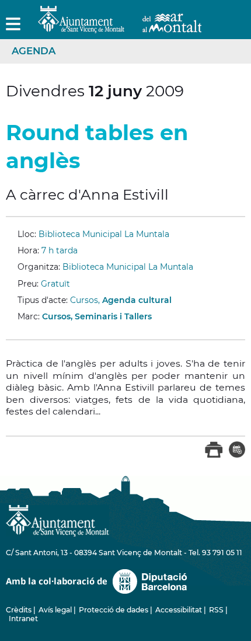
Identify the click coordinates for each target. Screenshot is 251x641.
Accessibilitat (178, 609)
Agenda (33, 51)
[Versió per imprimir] (214, 455)
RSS (216, 609)
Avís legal (55, 609)
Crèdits (19, 609)
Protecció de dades (113, 609)
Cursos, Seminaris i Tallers (97, 316)
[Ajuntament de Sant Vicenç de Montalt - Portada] (119, 26)
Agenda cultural (137, 300)
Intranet (23, 618)
